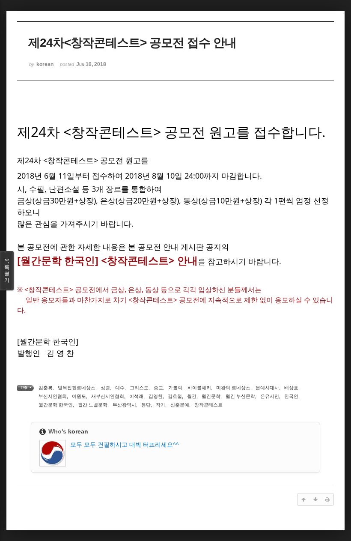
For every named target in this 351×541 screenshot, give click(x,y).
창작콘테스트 (208, 404)
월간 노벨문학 (92, 404)
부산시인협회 (53, 396)
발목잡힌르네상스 (76, 387)
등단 (146, 404)
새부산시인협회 (107, 396)
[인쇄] (327, 499)
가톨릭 (175, 387)
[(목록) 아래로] (315, 499)
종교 (158, 387)
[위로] (303, 499)
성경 (105, 387)
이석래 (136, 396)
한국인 (291, 396)
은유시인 (269, 396)
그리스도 (139, 387)
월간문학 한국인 (56, 404)
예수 (120, 387)
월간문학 (211, 396)
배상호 (291, 387)
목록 (6, 270)
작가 (160, 404)
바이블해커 (199, 387)
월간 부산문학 (240, 396)
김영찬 (156, 396)
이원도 (79, 396)
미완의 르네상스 (233, 387)
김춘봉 (46, 387)
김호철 (175, 396)
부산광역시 (124, 404)
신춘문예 (179, 404)
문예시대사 (267, 387)
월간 (191, 396)
